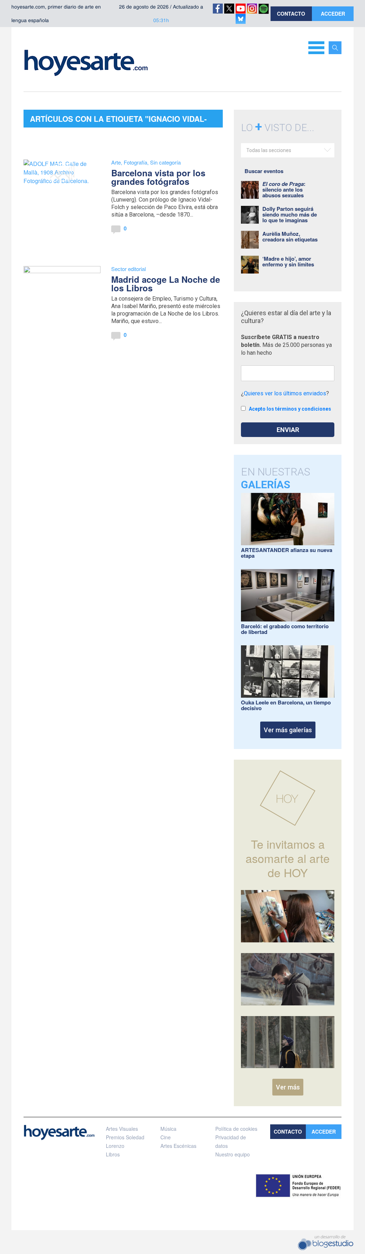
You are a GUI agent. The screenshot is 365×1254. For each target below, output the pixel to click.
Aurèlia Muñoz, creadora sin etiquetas (290, 236)
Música (168, 1128)
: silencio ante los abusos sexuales (283, 189)
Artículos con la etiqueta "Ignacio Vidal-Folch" (118, 120)
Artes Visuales (122, 1128)
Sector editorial (128, 268)
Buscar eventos (264, 171)
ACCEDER (333, 13)
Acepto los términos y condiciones (290, 409)
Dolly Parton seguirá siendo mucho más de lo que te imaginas (289, 214)
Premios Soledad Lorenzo (125, 1141)
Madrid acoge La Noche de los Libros (165, 283)
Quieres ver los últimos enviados (285, 393)
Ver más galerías (288, 730)
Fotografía (135, 162)
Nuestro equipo (232, 1154)
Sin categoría (165, 162)
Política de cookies (236, 1128)
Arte (116, 162)
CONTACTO (291, 13)
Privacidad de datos (230, 1141)
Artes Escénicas (178, 1145)
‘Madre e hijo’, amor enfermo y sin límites (288, 261)
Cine (165, 1137)
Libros (113, 1154)
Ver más (288, 1087)
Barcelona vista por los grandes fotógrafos (158, 177)
